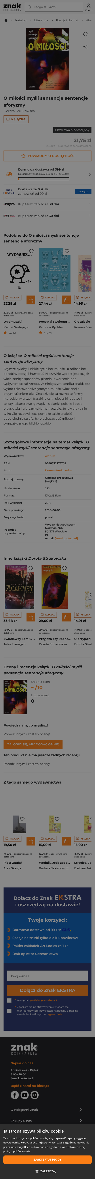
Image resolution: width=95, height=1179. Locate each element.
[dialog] (47, 1151)
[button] (47, 1171)
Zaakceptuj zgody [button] (47, 1159)
